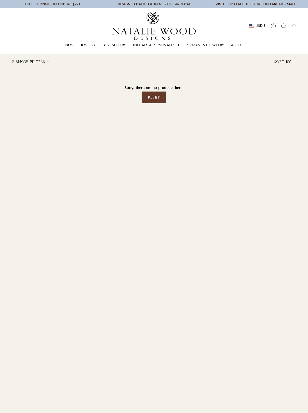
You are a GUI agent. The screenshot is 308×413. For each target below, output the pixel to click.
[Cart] (294, 26)
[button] (88, 45)
